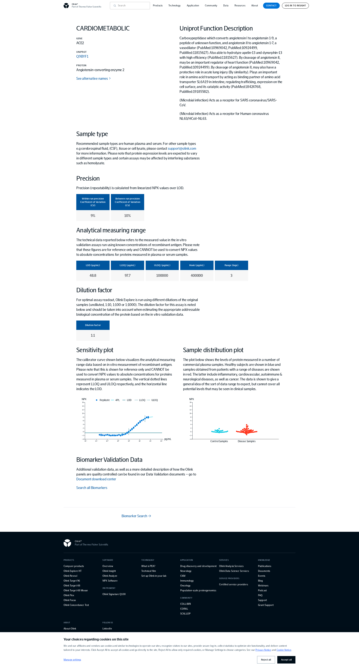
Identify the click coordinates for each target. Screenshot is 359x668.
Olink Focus (70, 600)
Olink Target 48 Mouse (76, 590)
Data (225, 5)
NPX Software (110, 580)
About (254, 5)
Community (211, 5)
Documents (264, 571)
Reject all (266, 659)
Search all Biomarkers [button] (91, 487)
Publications (264, 566)
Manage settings (72, 659)
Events (261, 575)
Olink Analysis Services (231, 566)
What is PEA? (148, 566)
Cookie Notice (284, 650)
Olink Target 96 (72, 580)
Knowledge (264, 560)
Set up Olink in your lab (153, 575)
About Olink (70, 628)
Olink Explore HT (73, 571)
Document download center (96, 479)
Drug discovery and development (198, 566)
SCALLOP (185, 613)
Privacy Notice (263, 650)
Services (224, 560)
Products (157, 5)
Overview (107, 566)
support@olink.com (182, 148)
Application (193, 5)
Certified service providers (233, 584)
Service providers (229, 578)
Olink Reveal (70, 575)
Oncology (185, 585)
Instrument (109, 588)
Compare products (74, 566)
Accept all (286, 659)
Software (107, 560)
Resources (239, 5)
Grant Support (266, 605)
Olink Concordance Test (76, 605)
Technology (174, 5)
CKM (182, 575)
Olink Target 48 (72, 585)
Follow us (107, 622)
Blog (260, 580)
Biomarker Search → (136, 516)
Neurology (185, 571)
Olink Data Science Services (234, 571)
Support (262, 600)
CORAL (184, 608)
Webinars (263, 585)
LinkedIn (107, 628)
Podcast (262, 590)
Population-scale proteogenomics (198, 590)
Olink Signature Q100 (114, 594)
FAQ (260, 595)
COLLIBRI (185, 604)
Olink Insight (109, 571)
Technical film (148, 571)
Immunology (187, 580)
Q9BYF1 (82, 56)
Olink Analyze (109, 575)
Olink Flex (69, 595)
